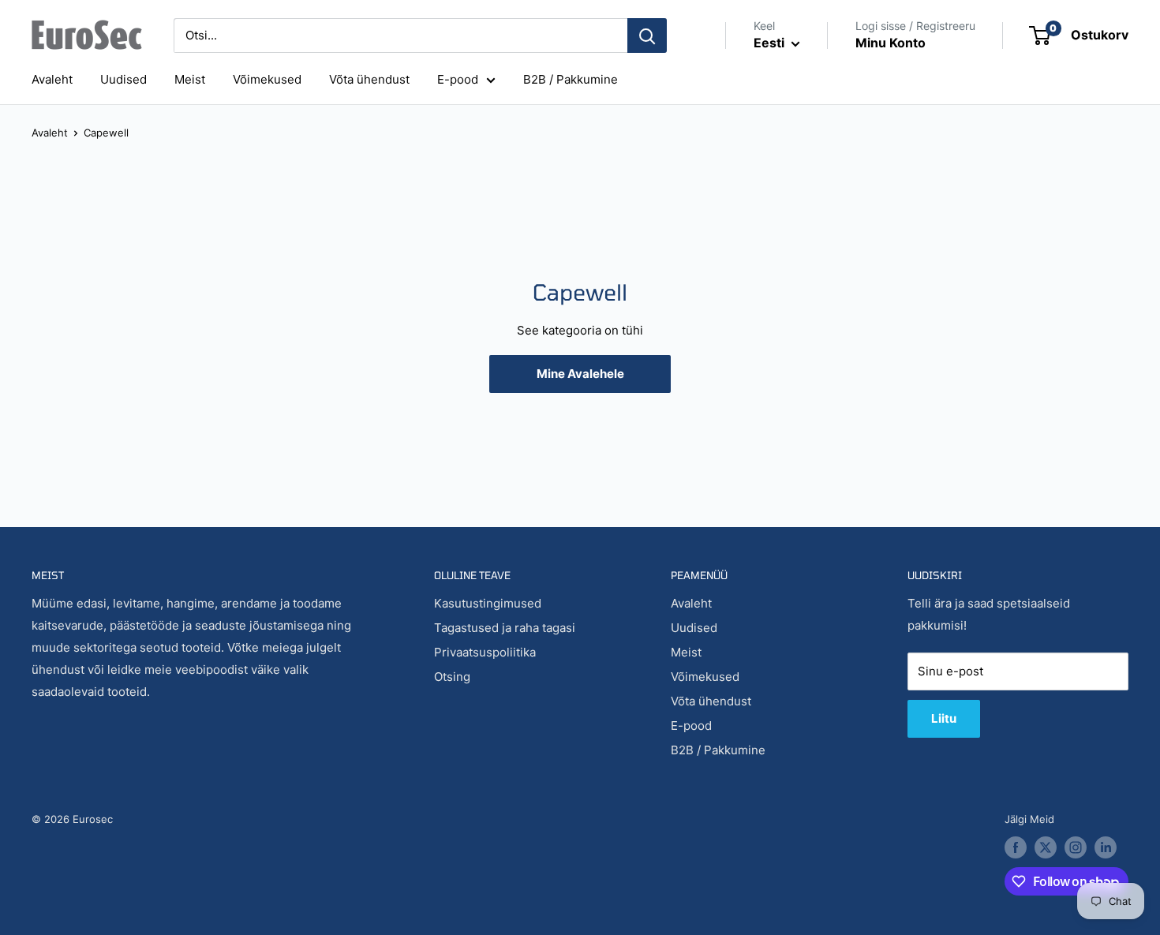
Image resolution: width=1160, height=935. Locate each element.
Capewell (106, 132)
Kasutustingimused (487, 603)
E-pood (457, 79)
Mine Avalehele (580, 373)
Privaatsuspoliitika (485, 652)
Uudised (123, 79)
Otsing (452, 676)
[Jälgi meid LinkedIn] (1106, 847)
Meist (189, 79)
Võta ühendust (369, 79)
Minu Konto (890, 42)
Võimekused (267, 79)
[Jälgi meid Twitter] (1046, 847)
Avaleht (52, 79)
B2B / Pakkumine (570, 79)
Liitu (943, 718)
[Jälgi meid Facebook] (1016, 847)
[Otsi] (647, 35)
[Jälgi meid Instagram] (1076, 847)
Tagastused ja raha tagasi (504, 627)
